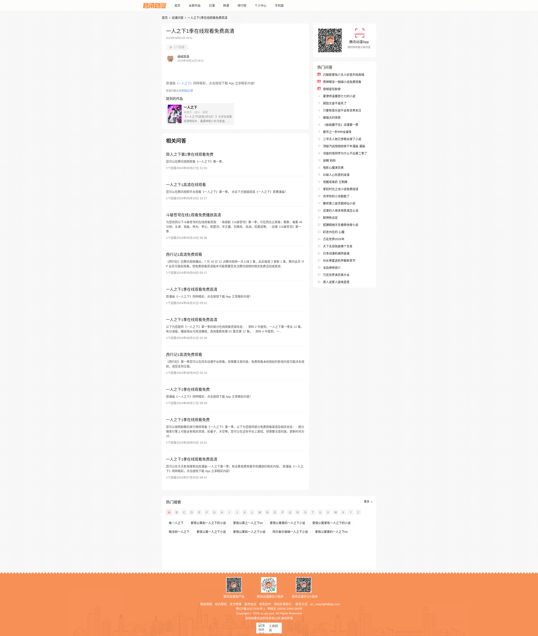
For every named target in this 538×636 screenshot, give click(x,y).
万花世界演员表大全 (336, 274)
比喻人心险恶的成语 (336, 174)
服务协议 (250, 604)
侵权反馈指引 (282, 604)
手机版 (279, 5)
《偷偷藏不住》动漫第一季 (340, 124)
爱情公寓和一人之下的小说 (208, 523)
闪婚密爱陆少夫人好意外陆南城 (343, 74)
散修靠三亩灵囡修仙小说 (339, 203)
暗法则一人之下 (179, 531)
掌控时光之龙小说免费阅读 (340, 189)
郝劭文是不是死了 (335, 103)
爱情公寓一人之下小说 (211, 531)
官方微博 (235, 604)
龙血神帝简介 (332, 267)
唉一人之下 (176, 523)
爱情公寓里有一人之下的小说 (331, 523)
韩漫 (226, 5)
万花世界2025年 (333, 239)
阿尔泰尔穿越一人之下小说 (290, 531)
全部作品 (194, 5)
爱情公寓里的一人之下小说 (287, 523)
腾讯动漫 (154, 5)
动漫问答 (177, 17)
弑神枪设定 (330, 217)
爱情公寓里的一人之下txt (331, 531)
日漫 (212, 5)
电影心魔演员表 (333, 167)
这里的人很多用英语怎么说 (340, 210)
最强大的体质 (332, 117)
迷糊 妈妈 (329, 160)
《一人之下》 (184, 83)
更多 (367, 501)
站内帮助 (221, 604)
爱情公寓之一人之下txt (248, 523)
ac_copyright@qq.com (325, 604)
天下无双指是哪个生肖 (337, 246)
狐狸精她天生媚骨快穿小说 (340, 224)
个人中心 (260, 5)
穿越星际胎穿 (332, 89)
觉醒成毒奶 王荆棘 (335, 182)
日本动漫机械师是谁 (336, 253)
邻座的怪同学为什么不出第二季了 (345, 153)
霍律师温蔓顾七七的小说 (339, 96)
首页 (177, 5)
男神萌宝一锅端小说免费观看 (342, 81)
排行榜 (241, 5)
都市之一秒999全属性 (337, 132)
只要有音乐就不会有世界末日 (342, 110)
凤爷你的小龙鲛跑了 (336, 196)
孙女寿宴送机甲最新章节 (339, 260)
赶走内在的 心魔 (333, 232)
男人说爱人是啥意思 (336, 282)
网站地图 (206, 604)
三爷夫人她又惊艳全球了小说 (342, 139)
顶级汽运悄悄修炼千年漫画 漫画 (344, 146)
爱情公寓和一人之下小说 (249, 531)
